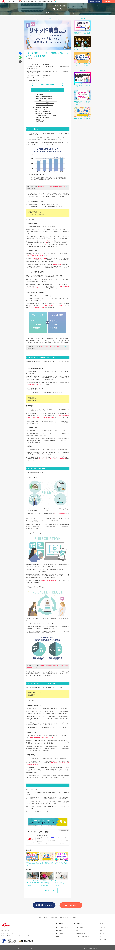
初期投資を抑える (40, 120)
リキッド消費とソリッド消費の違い (44, 98)
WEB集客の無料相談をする (47, 84)
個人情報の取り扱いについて (9, 935)
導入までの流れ (27, 1)
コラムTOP (46, 890)
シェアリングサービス (41, 109)
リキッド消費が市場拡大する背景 (44, 96)
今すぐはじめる (108, 1)
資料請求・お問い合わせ (95, 1)
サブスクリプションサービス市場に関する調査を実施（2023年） (51, 186)
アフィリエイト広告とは (62, 927)
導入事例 (20, 1)
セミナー (44, 1)
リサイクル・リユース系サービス (44, 113)
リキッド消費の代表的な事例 (41, 107)
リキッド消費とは (39, 94)
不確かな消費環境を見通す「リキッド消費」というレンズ (53, 346)
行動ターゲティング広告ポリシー (26, 935)
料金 (32, 1)
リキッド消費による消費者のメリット (45, 103)
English (28, 933)
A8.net (52, 837)
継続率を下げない (40, 122)
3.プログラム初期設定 (80, 933)
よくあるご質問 (38, 1)
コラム (55, 1)
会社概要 (95, 948)
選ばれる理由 (60, 930)
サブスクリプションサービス (43, 111)
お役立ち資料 (49, 1)
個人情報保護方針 (88, 948)
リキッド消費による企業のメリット (44, 105)
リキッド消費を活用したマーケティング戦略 (45, 115)
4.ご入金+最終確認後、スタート (82, 936)
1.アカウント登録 (79, 927)
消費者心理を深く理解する (42, 117)
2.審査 (77, 930)
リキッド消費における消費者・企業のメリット (46, 101)
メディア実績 (60, 933)
